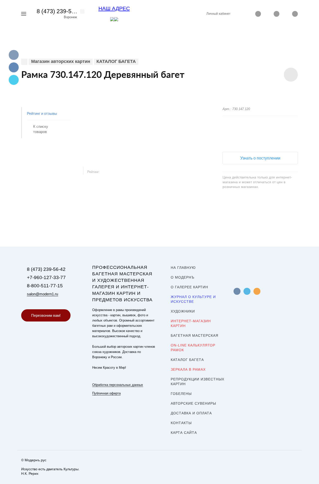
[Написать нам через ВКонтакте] (112, 19)
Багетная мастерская (194, 335)
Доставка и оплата (191, 413)
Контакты (181, 423)
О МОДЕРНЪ (182, 277)
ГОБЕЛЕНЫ (181, 394)
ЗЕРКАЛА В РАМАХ (188, 369)
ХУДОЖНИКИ (183, 311)
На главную (183, 268)
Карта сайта (184, 433)
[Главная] (24, 62)
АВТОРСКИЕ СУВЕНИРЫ (193, 403)
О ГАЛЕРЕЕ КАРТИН (189, 287)
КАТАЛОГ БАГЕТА (187, 360)
